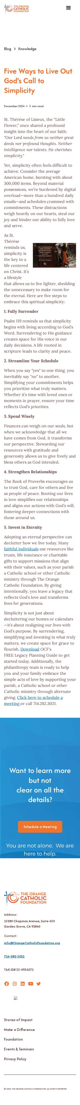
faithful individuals (21, 548)
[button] (68, 7)
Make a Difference (19, 1029)
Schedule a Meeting (40, 826)
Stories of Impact (18, 1019)
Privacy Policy (15, 1059)
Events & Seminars (19, 1049)
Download (29, 649)
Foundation (13, 1039)
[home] (16, 8)
